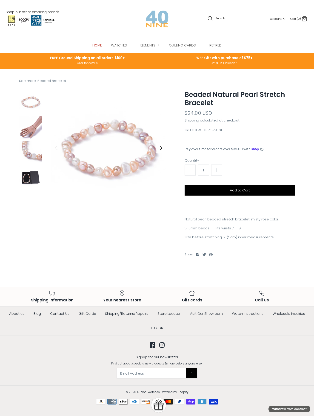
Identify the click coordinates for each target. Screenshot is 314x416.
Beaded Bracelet (51, 80)
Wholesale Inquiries (289, 313)
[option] (108, 147)
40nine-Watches (148, 392)
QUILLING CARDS (184, 45)
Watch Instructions (247, 313)
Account (276, 19)
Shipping (192, 120)
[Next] (161, 148)
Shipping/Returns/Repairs (126, 313)
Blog (37, 313)
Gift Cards (87, 313)
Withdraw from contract (289, 409)
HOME (97, 45)
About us (16, 313)
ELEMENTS (150, 45)
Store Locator (168, 313)
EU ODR (157, 327)
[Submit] (191, 373)
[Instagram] (162, 345)
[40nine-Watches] (157, 19)
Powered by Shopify (174, 392)
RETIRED (215, 45)
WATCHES (121, 45)
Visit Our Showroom (206, 313)
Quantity (192, 160)
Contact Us (59, 313)
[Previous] (56, 148)
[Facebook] (152, 345)
